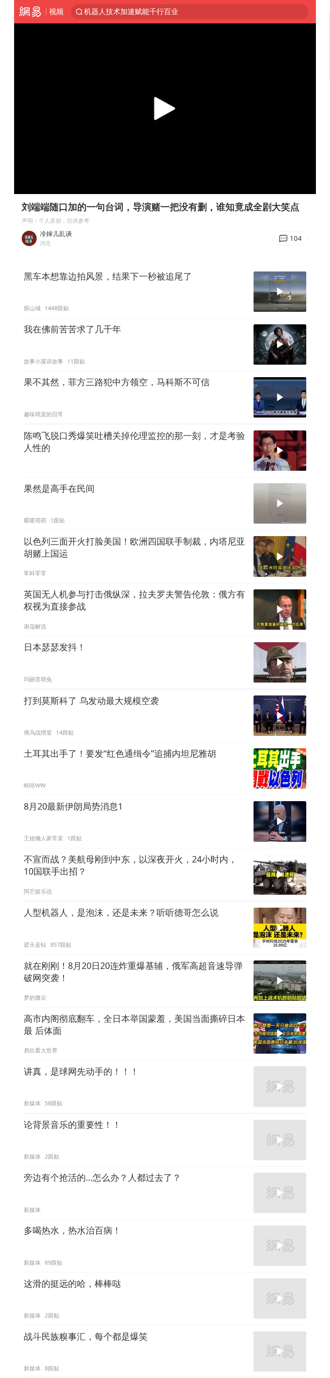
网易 (30, 11)
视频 (56, 11)
